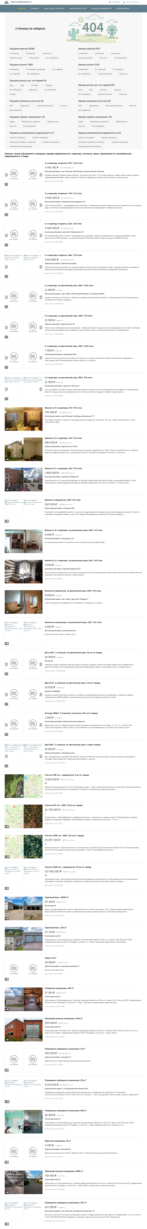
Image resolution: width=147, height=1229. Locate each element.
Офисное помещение (17, 137)
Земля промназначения (45, 106)
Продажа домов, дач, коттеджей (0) (27, 81)
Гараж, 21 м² (50, 958)
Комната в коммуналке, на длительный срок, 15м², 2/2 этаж (73, 622)
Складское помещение (51, 142)
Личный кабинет (132, 2)
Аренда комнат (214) (88, 65)
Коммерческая (122, 8)
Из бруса (13, 94)
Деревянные (33, 90)
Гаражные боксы (53, 121)
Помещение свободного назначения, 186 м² (65, 1111)
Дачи (22, 85)
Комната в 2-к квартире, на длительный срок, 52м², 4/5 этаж (73, 561)
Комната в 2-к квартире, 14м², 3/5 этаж (63, 469)
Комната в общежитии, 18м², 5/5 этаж (63, 500)
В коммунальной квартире (35, 69)
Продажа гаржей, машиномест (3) (27, 117)
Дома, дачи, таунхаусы (54, 8)
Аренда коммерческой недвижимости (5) (99, 133)
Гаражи (12, 121)
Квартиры (22, 8)
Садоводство (25, 106)
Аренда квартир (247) (89, 49)
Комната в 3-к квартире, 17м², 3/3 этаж (63, 438)
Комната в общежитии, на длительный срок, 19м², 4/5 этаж (73, 591)
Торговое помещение (40, 137)
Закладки (116, 2)
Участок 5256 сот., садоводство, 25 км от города (68, 867)
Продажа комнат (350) (21, 65)
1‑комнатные (14, 53)
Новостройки (34, 58)
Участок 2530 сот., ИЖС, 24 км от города (64, 836)
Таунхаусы (49, 85)
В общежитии (14, 69)
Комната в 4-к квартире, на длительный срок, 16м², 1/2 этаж (73, 530)
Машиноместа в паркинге (31, 121)
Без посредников (52, 58)
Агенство (63, 106)
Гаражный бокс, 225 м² (56, 928)
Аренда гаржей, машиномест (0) (95, 117)
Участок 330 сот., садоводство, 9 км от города (67, 775)
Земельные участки (78, 8)
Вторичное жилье (16, 58)
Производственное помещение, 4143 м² (64, 1019)
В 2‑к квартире (57, 69)
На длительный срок (85, 58)
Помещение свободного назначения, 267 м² (66, 1203)
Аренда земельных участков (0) (94, 101)
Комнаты (35, 8)
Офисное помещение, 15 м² (58, 1141)
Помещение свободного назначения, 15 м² (65, 1049)
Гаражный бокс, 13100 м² (56, 897)
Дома (11, 85)
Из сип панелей (50, 90)
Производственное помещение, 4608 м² (64, 1171)
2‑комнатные (30, 53)
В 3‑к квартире (15, 74)
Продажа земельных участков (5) (26, 101)
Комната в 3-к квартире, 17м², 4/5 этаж (63, 408)
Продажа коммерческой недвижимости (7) (31, 133)
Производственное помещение (21, 146)
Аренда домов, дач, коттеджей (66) (96, 85)
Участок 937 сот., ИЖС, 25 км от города (64, 805)
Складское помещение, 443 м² (59, 988)
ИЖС (11, 106)
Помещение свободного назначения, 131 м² (65, 1080)
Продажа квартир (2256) (22, 49)
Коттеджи (34, 85)
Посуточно (103, 58)
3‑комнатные (46, 53)
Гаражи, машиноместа (101, 8)
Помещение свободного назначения (23, 142)
